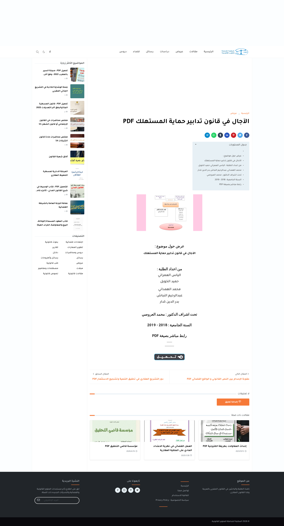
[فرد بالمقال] (240, 135)
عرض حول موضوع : (232, 156)
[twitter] (137, 490)
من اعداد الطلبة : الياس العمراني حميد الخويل (219, 165)
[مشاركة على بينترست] (233, 135)
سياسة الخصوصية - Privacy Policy (172, 500)
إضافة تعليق (231, 402)
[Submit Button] (38, 500)
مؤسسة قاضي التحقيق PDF (121, 446)
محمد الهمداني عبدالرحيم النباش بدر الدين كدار (219, 170)
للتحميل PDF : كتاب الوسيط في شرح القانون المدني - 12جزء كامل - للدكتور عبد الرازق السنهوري (51, 190)
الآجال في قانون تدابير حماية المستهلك (222, 161)
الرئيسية (185, 486)
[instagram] (124, 490)
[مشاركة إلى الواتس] (213, 135)
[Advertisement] (185, 23)
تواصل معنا (183, 491)
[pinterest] (130, 490)
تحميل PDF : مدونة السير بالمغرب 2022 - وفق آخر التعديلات (55, 74)
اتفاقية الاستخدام (180, 495)
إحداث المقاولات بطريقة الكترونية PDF (225, 446)
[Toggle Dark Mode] (44, 52)
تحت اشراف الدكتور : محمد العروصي (224, 175)
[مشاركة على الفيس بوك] (246, 135)
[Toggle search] (37, 52)
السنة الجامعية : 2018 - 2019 (228, 180)
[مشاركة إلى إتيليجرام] (207, 135)
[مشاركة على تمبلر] (220, 135)
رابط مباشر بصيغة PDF (230, 184)
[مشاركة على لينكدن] (227, 135)
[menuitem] (209, 52)
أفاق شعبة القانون (58, 157)
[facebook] (50, 52)
